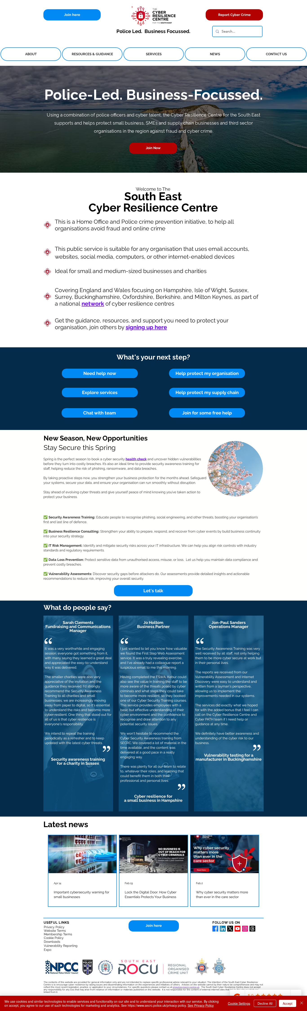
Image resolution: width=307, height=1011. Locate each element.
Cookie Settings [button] (239, 1003)
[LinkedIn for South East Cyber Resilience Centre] (223, 929)
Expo (47, 950)
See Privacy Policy (201, 1005)
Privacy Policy (54, 927)
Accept (287, 1003)
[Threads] (252, 929)
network (93, 303)
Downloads (52, 941)
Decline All (265, 1003)
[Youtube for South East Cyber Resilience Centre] (237, 929)
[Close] (301, 1003)
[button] (30, 54)
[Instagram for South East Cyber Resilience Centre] (245, 929)
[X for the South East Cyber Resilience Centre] (230, 929)
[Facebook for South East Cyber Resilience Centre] (215, 929)
